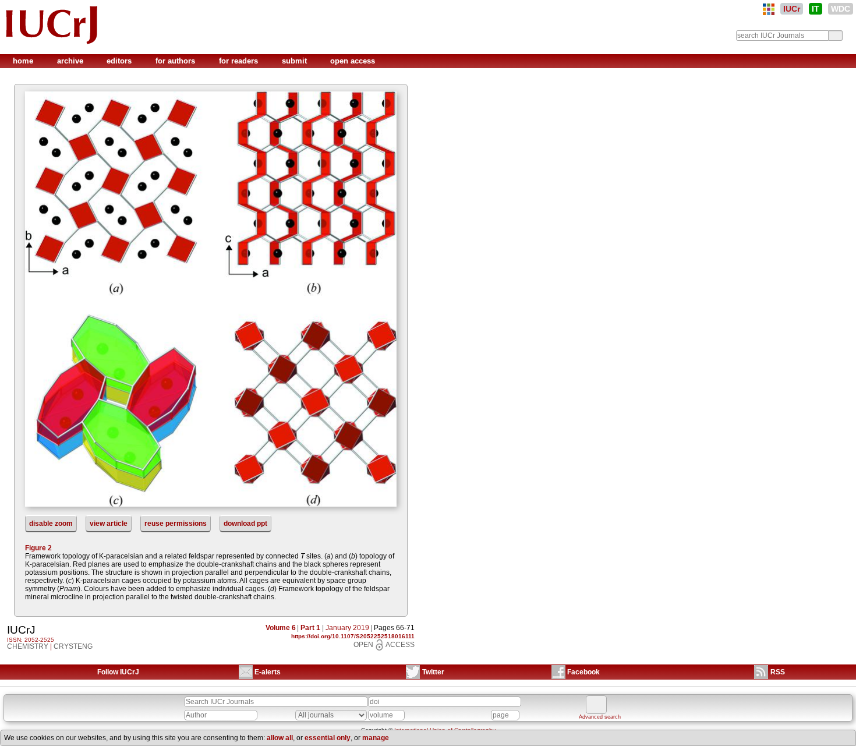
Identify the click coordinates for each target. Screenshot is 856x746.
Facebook (583, 672)
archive (71, 60)
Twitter (433, 672)
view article (109, 523)
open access (352, 60)
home (24, 60)
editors (120, 60)
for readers (239, 60)
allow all (280, 738)
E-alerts (267, 672)
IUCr (791, 8)
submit (295, 60)
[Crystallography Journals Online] (769, 9)
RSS (777, 672)
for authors (176, 60)
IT (815, 8)
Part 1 (310, 628)
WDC (840, 8)
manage (375, 738)
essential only (328, 738)
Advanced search (600, 717)
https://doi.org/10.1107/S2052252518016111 (353, 636)
